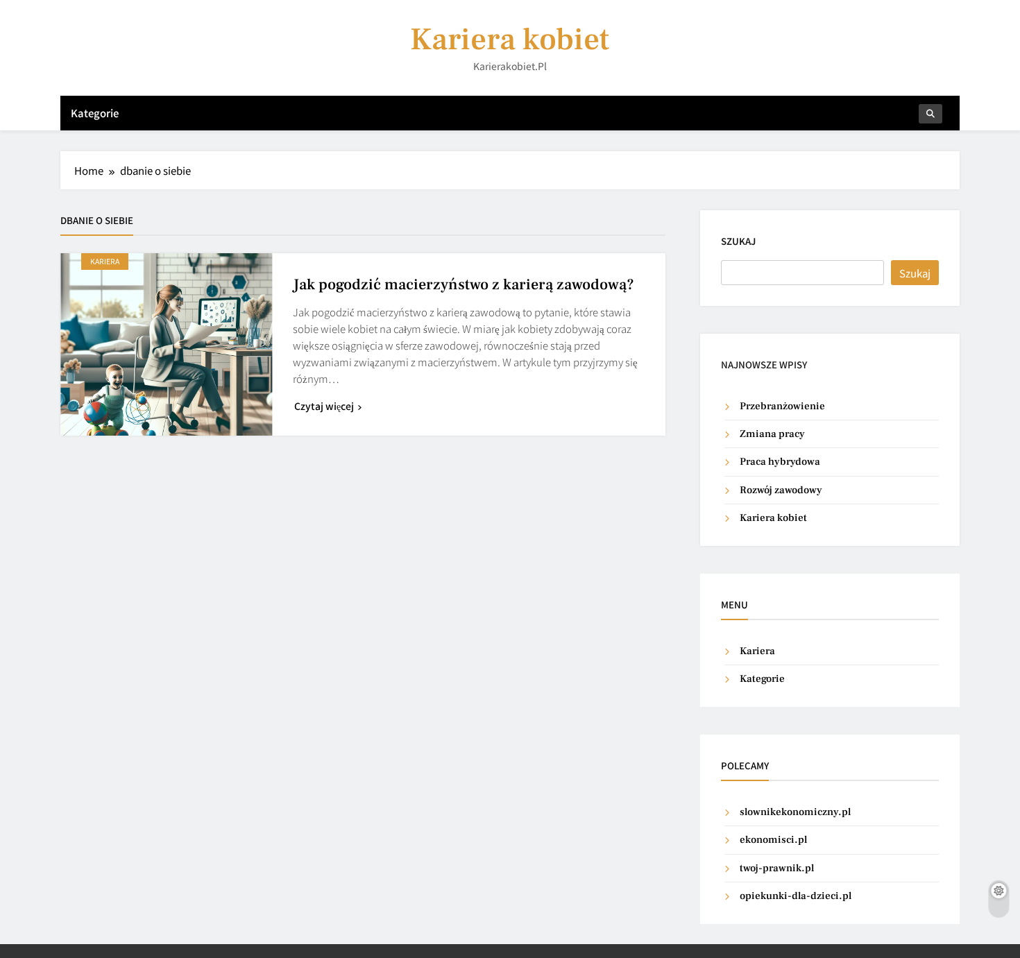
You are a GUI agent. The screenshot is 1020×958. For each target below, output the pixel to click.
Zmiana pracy (772, 433)
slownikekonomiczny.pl (795, 812)
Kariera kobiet (509, 39)
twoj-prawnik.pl (777, 868)
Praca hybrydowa (780, 461)
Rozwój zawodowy (781, 490)
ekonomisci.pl (773, 839)
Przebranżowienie (782, 406)
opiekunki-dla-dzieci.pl (795, 896)
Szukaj (738, 241)
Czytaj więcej (324, 406)
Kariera (104, 261)
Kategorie (95, 112)
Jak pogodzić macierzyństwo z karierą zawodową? (463, 284)
